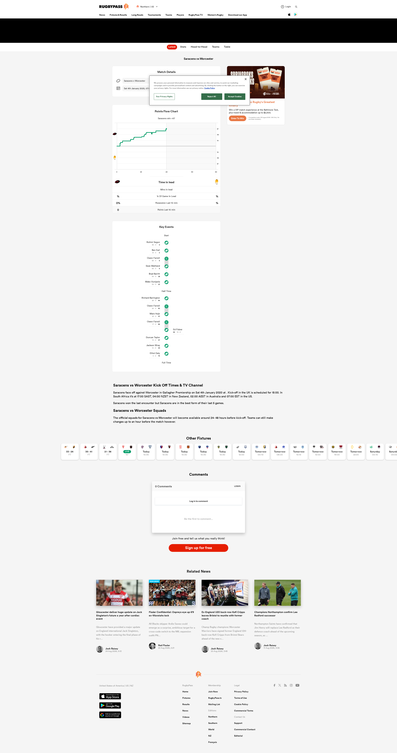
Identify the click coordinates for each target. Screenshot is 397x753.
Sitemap (186, 723)
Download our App (237, 14)
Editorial (238, 735)
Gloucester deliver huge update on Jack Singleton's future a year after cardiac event (119, 615)
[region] (199, 90)
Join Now (213, 691)
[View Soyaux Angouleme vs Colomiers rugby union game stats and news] (146, 452)
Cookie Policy (241, 704)
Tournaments (154, 14)
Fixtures (186, 697)
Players (180, 14)
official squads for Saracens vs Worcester (145, 418)
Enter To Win (237, 118)
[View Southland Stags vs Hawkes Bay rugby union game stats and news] (108, 452)
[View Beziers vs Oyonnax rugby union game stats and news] (165, 452)
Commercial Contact (244, 729)
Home (185, 691)
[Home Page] (114, 6)
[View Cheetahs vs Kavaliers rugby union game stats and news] (70, 452)
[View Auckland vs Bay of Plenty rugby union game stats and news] (260, 452)
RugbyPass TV (196, 14)
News (102, 14)
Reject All (211, 96)
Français (212, 742)
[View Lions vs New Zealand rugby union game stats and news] (89, 452)
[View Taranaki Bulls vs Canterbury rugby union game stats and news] (337, 452)
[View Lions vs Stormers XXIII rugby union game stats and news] (279, 452)
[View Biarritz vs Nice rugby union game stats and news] (127, 452)
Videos (185, 717)
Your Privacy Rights (164, 96)
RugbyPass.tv (215, 697)
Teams (168, 14)
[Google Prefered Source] (130, 715)
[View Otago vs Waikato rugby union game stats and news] (356, 452)
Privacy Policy (241, 691)
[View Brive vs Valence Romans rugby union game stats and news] (318, 452)
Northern (212, 716)
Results (186, 704)
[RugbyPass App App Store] (130, 696)
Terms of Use (240, 697)
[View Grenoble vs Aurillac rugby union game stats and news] (203, 452)
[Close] (245, 79)
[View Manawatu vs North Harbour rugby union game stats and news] (375, 452)
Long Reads (137, 14)
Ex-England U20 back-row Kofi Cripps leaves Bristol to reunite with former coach (223, 615)
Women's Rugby (215, 14)
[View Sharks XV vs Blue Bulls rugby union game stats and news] (299, 452)
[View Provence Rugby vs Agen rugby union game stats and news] (241, 452)
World (211, 729)
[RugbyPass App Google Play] (130, 705)
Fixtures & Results (118, 14)
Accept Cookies (235, 96)
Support (238, 723)
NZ (209, 735)
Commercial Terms (243, 710)
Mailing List (214, 704)
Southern (212, 723)
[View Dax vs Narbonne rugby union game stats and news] (184, 452)
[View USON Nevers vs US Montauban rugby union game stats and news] (222, 452)
